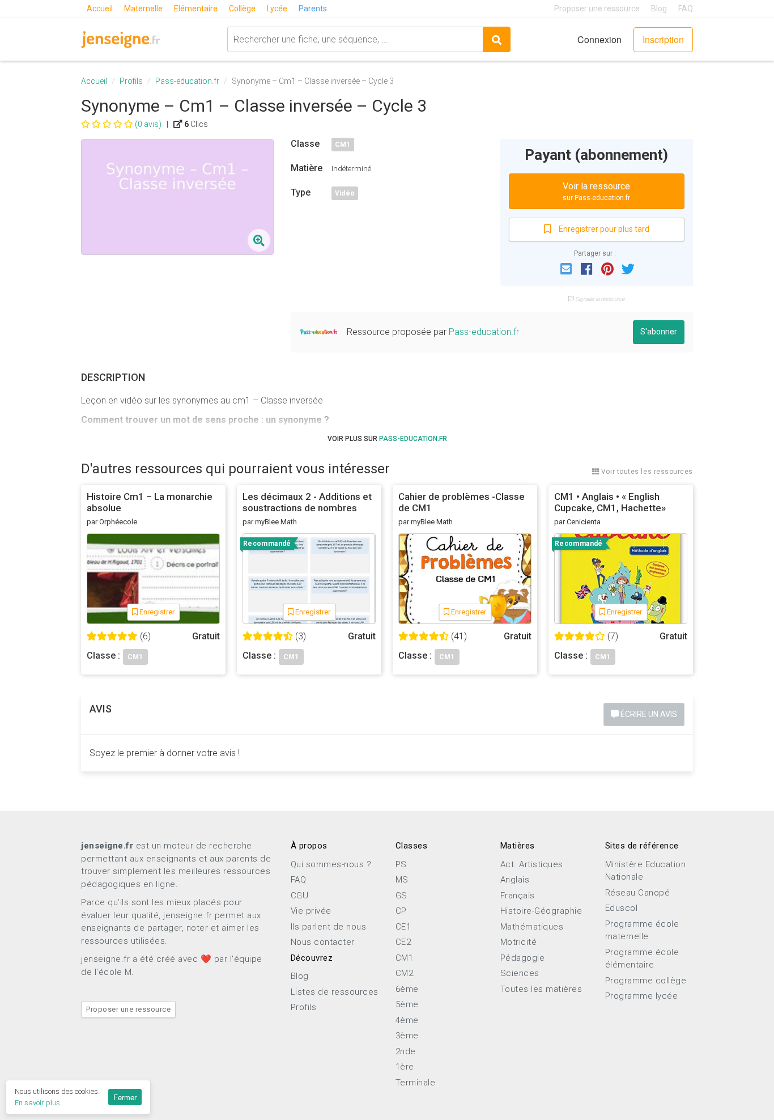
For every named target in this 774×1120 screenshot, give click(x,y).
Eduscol (621, 908)
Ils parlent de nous (329, 927)
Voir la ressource (596, 191)
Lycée (277, 8)
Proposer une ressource (597, 8)
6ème (407, 989)
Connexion (599, 39)
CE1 (403, 927)
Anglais (515, 880)
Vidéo (345, 193)
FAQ (685, 8)
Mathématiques (532, 927)
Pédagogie (522, 958)
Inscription (663, 39)
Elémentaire (196, 8)
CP (401, 911)
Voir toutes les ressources (646, 472)
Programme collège (646, 980)
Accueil (100, 8)
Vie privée (311, 911)
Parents (313, 8)
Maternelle (143, 8)
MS (402, 880)
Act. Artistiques (531, 864)
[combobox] (355, 39)
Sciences (519, 973)
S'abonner (658, 331)
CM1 (343, 145)
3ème (407, 1035)
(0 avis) (148, 124)
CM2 (404, 973)
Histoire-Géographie (541, 911)
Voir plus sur (387, 439)
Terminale (415, 1082)
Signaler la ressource (599, 299)
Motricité (518, 942)
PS (401, 864)
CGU (300, 895)
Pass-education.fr (187, 81)
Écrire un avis (648, 714)
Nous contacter (323, 942)
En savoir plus (37, 1102)
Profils (131, 81)
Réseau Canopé (637, 893)
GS (401, 895)
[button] (566, 268)
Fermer (125, 1097)
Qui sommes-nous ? (331, 864)
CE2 (403, 942)
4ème (407, 1020)
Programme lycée (641, 996)
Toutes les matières (541, 989)
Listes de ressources (335, 992)
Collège (242, 8)
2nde (405, 1051)
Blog (659, 8)
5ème (407, 1004)
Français (517, 895)
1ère (404, 1067)
